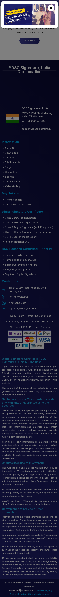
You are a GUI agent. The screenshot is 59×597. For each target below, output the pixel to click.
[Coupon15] (29, 14)
